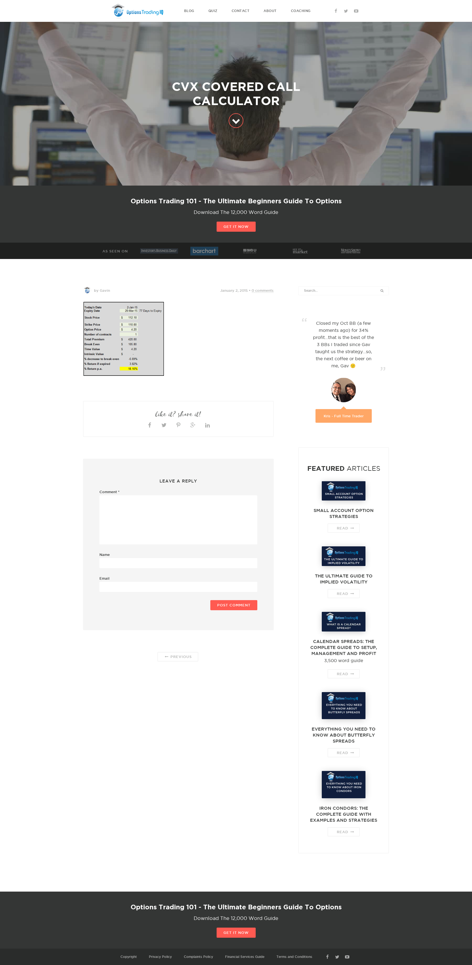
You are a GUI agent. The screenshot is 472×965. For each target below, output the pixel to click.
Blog (189, 11)
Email (104, 578)
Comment (109, 492)
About (270, 11)
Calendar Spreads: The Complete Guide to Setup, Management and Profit (343, 647)
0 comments (263, 290)
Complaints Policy (198, 956)
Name (104, 554)
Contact (241, 11)
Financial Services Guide (244, 956)
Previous (180, 657)
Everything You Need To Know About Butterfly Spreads (344, 734)
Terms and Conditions (294, 956)
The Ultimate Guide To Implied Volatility (344, 578)
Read (343, 528)
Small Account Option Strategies (344, 513)
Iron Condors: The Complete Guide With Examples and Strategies (343, 814)
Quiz (212, 11)
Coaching (301, 11)
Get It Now (236, 226)
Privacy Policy (160, 956)
